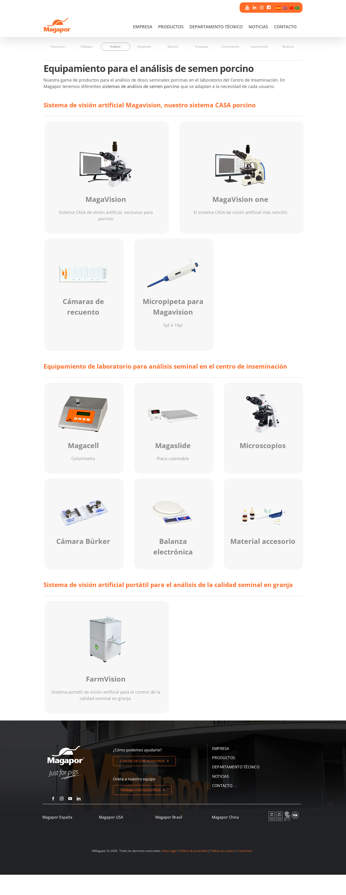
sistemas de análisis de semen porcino (140, 86)
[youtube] (70, 798)
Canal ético (244, 851)
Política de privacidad (193, 851)
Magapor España (57, 817)
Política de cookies (222, 851)
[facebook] (53, 798)
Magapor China (225, 817)
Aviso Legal (169, 851)
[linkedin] (78, 798)
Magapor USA (111, 817)
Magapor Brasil (168, 817)
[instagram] (62, 798)
